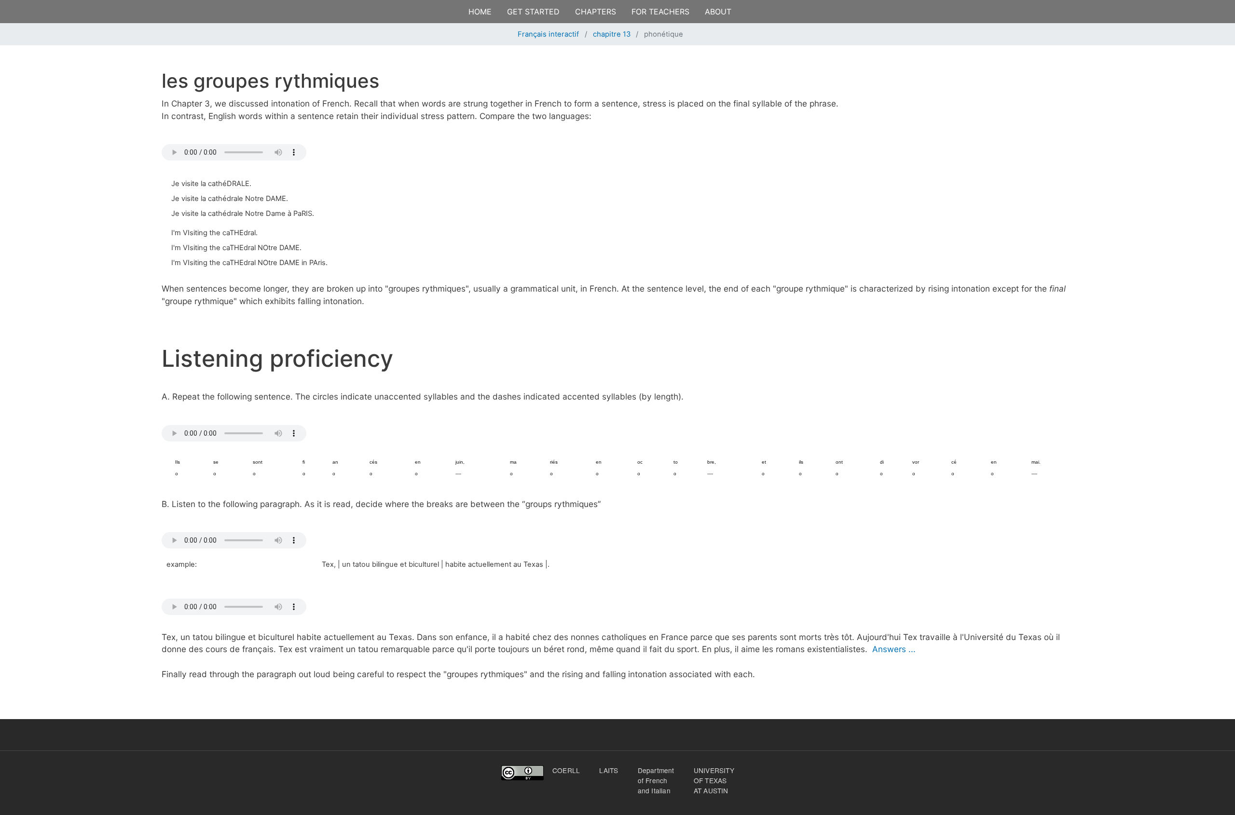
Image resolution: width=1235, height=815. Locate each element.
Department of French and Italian (656, 780)
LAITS (608, 770)
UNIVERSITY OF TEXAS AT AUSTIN (714, 780)
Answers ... (894, 649)
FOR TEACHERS (660, 11)
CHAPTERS (595, 11)
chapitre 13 (612, 34)
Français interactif (548, 34)
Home (480, 11)
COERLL (566, 770)
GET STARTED (533, 11)
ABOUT (718, 11)
